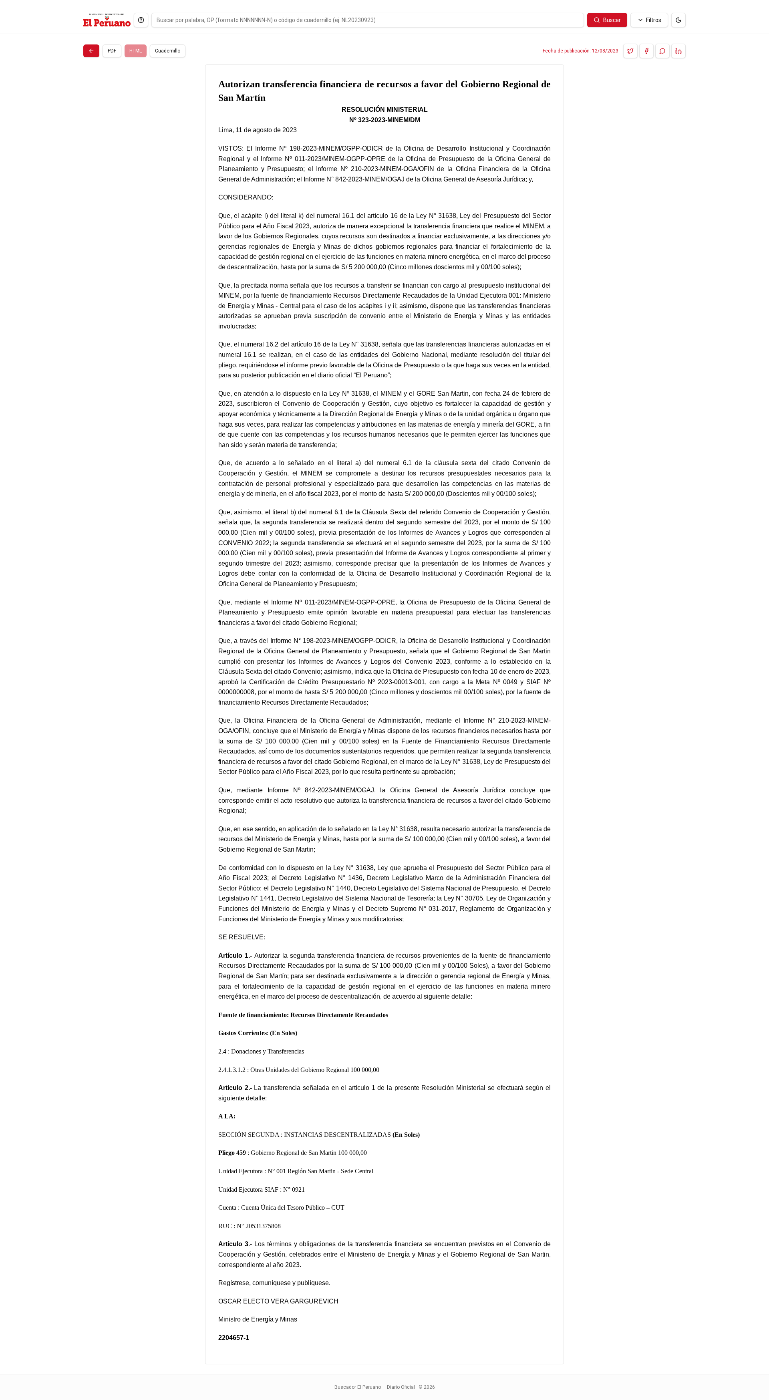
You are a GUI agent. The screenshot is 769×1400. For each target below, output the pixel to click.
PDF (112, 51)
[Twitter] (630, 51)
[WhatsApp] (662, 51)
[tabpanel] (384, 714)
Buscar (612, 20)
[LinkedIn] (678, 51)
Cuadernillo (167, 51)
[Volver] (91, 50)
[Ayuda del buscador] (141, 20)
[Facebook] (646, 51)
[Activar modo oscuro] (678, 20)
